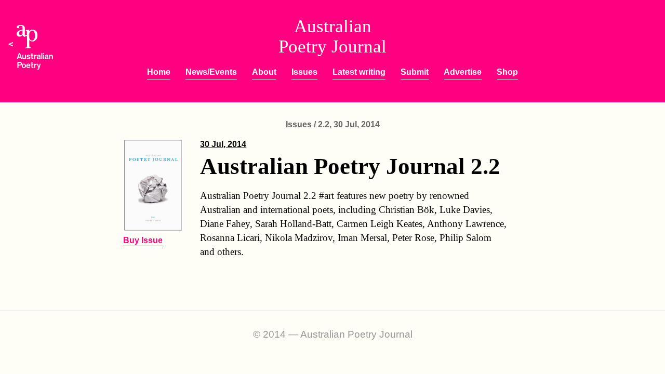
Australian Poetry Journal (332, 37)
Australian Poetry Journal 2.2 (350, 166)
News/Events (211, 72)
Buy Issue (143, 240)
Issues (304, 72)
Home (158, 72)
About (264, 72)
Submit (415, 72)
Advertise (463, 72)
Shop (507, 72)
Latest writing (358, 72)
